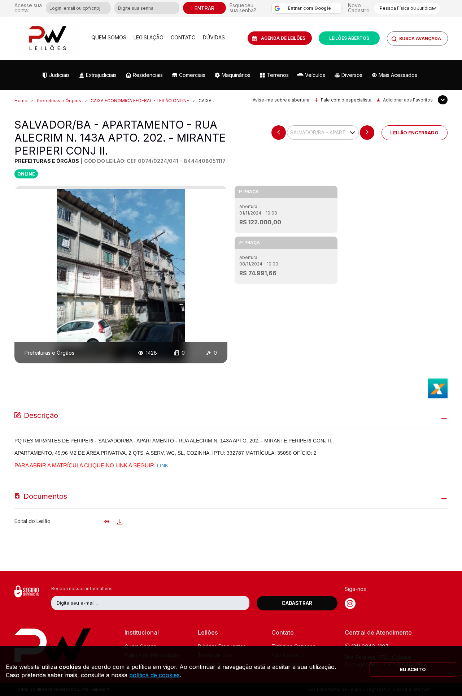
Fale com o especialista (346, 100)
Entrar (204, 8)
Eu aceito (413, 669)
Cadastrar (297, 603)
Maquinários (236, 75)
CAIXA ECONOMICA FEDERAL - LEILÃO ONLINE (140, 100)
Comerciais (192, 75)
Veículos (315, 75)
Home (20, 100)
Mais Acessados (398, 75)
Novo (359, 7)
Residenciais (148, 75)
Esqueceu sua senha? (243, 8)
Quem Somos (108, 37)
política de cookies (154, 675)
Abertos (349, 38)
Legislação (149, 37)
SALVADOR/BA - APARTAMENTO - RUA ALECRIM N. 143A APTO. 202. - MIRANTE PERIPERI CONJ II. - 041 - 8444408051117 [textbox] (324, 132)
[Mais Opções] (443, 99)
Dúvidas (214, 37)
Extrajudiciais (101, 75)
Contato (183, 37)
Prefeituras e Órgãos (59, 100)
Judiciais (59, 75)
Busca (420, 38)
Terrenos (278, 75)
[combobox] (323, 132)
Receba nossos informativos (82, 588)
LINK (162, 465)
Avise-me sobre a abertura (281, 100)
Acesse (28, 8)
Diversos (351, 75)
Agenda (283, 38)
